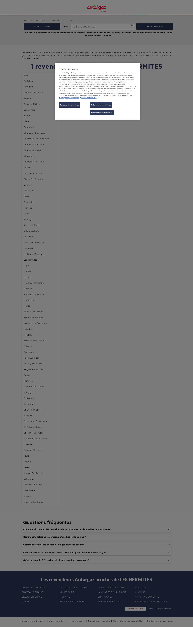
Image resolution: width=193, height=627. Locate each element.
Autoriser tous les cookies (101, 112)
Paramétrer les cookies (69, 105)
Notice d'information (88, 98)
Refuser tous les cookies (101, 105)
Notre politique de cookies (69, 98)
